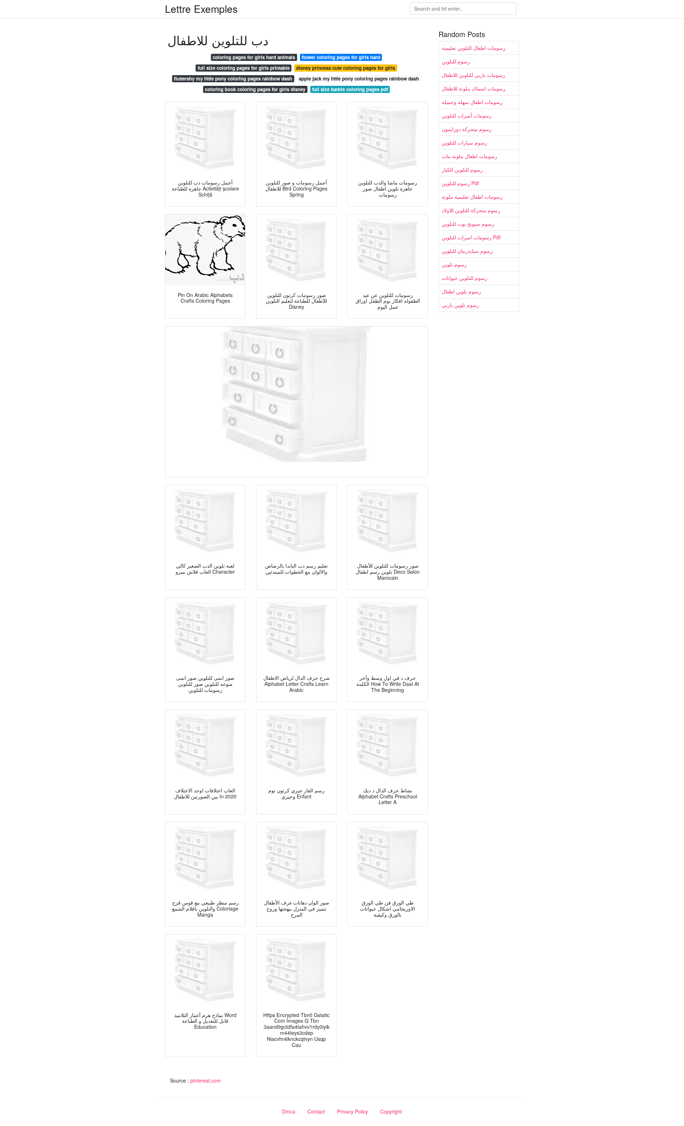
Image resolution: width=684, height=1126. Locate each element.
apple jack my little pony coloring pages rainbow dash (359, 78)
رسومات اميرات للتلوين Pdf (471, 237)
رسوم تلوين (454, 264)
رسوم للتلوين (456, 61)
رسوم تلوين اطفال (461, 291)
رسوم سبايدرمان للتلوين (467, 250)
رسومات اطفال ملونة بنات (469, 156)
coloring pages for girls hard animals (254, 57)
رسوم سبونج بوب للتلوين (468, 223)
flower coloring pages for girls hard (341, 57)
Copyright (391, 1111)
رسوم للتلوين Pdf (460, 183)
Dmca (288, 1111)
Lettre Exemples (201, 8)
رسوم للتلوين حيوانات (464, 277)
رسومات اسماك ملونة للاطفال (474, 88)
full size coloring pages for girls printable (244, 67)
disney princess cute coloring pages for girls (345, 67)
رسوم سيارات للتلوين (464, 142)
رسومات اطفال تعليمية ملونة (472, 196)
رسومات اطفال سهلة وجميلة (472, 101)
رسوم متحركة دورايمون (467, 128)
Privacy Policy (352, 1111)
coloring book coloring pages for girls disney (255, 89)
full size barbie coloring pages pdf (350, 89)
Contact (316, 1111)
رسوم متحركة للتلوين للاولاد (471, 210)
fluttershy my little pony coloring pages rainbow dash (233, 78)
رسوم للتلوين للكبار (462, 169)
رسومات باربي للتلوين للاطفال (473, 74)
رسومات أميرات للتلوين (467, 115)
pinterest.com (205, 1080)
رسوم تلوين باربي (460, 304)
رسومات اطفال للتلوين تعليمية (474, 47)
